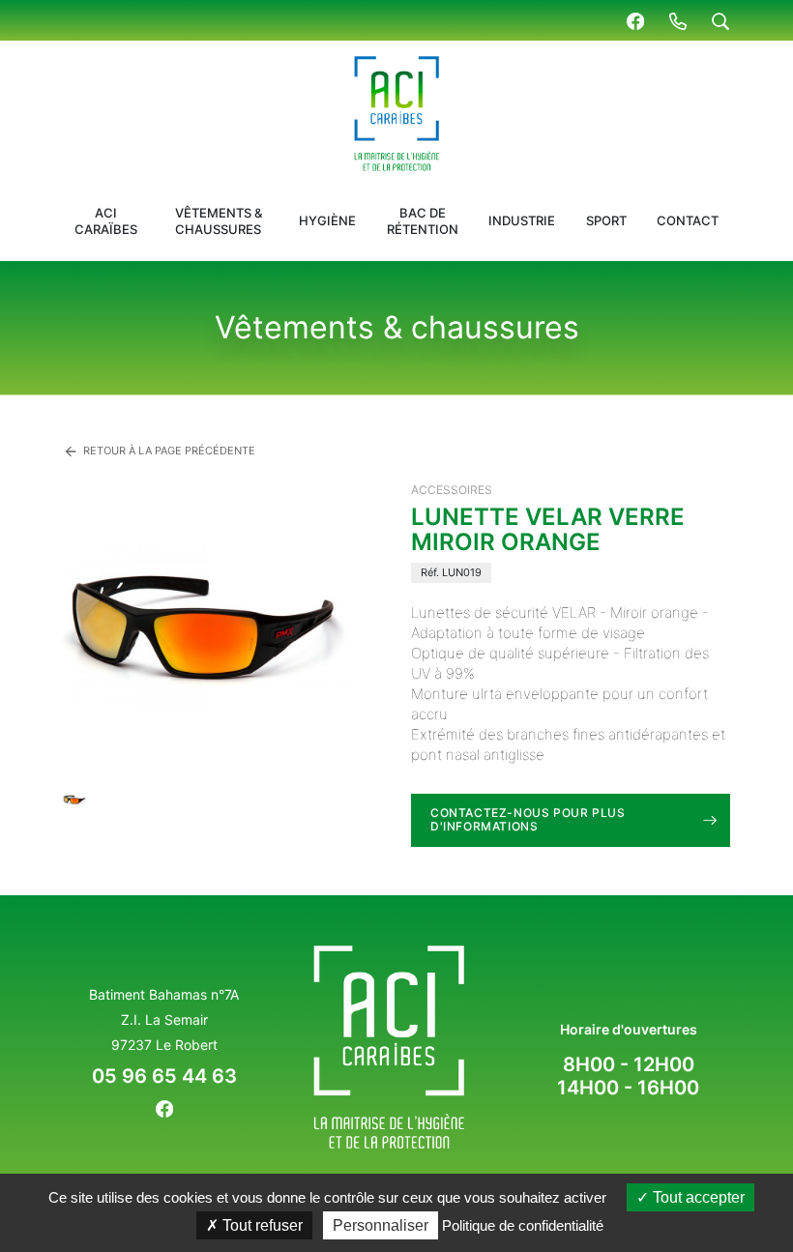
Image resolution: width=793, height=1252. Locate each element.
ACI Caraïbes (105, 221)
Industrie (521, 220)
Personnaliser (380, 1225)
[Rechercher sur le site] (720, 20)
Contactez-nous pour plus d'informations (527, 819)
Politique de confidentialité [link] (522, 1225)
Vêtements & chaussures (218, 221)
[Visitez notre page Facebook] (635, 20)
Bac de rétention (422, 221)
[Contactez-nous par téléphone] (678, 20)
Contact (688, 220)
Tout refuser (261, 1225)
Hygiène (327, 220)
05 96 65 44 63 (164, 1076)
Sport (606, 220)
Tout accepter (697, 1197)
